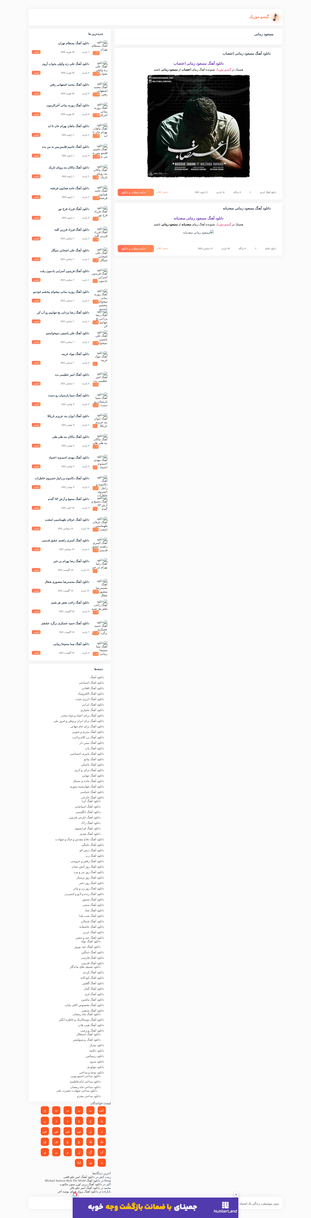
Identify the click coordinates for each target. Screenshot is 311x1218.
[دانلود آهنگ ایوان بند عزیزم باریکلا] (99, 421)
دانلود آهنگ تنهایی (93, 775)
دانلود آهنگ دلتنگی (92, 844)
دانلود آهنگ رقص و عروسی (87, 861)
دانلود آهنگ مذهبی (92, 1010)
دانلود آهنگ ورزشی (92, 1030)
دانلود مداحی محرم (89, 1096)
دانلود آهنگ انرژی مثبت (89, 699)
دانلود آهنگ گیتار (94, 988)
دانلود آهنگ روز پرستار (90, 877)
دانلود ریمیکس (95, 1056)
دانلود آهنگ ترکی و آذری (89, 770)
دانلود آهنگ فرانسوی (88, 828)
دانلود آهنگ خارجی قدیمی (85, 817)
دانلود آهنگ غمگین (92, 952)
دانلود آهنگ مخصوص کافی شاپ (84, 1005)
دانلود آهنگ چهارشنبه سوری (87, 786)
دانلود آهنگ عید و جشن (90, 937)
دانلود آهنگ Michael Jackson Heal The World (72, 1180)
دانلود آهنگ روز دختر (91, 883)
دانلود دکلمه (270, 248)
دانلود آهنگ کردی (268, 192)
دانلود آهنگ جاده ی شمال (88, 781)
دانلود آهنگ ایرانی (93, 704)
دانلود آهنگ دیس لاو (92, 850)
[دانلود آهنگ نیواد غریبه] (99, 359)
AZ (79, 1162)
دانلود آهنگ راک (91, 823)
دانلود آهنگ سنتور (93, 899)
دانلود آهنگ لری (94, 994)
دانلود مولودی (95, 1067)
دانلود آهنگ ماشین (92, 999)
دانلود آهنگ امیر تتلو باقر (85, 1188)
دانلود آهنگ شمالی (92, 921)
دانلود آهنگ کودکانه (92, 977)
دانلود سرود (96, 1061)
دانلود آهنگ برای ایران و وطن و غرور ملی (79, 721)
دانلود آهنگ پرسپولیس (87, 1039)
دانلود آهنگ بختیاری (92, 710)
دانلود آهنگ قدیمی (92, 963)
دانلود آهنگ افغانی (93, 688)
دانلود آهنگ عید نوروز (87, 946)
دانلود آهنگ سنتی (93, 905)
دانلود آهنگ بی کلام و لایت (88, 737)
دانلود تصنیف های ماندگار (85, 966)
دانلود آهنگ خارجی (92, 797)
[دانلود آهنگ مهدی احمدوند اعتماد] (99, 463)
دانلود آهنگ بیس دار (91, 742)
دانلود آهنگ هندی (90, 834)
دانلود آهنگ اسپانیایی (88, 806)
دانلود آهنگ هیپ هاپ (91, 1025)
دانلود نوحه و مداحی (91, 1072)
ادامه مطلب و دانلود (133, 192)
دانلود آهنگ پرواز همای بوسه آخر (78, 1191)
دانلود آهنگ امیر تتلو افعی (79, 1177)
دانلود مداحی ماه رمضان (85, 1087)
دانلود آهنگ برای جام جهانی (87, 726)
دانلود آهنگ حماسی (92, 792)
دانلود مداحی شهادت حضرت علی (76, 1090)
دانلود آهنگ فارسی (92, 957)
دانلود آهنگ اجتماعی (91, 682)
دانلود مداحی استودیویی (86, 1076)
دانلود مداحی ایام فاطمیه (85, 1081)
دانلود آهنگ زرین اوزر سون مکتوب (81, 1184)
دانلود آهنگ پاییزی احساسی (87, 753)
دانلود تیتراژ (97, 1045)
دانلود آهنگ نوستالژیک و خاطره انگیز (81, 1019)
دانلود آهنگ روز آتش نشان (87, 866)
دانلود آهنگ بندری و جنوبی (88, 732)
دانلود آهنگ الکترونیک (91, 693)
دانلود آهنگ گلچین (93, 983)
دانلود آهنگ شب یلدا (91, 915)
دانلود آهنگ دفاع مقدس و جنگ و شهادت (79, 839)
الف (101, 1110)
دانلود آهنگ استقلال (88, 1034)
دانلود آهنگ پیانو (94, 759)
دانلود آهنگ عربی (93, 932)
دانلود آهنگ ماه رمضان (87, 1014)
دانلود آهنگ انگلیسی (88, 812)
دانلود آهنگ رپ (94, 855)
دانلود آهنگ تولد (91, 941)
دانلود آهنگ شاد (94, 910)
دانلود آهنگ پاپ (94, 748)
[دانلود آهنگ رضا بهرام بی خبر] (99, 566)
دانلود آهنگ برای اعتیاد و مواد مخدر (82, 715)
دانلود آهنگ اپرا (91, 801)
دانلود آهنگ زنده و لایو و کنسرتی (84, 894)
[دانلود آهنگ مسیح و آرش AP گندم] (99, 504)
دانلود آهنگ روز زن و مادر (88, 888)
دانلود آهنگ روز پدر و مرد (89, 872)
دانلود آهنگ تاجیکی (92, 764)
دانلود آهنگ (97, 677)
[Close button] (236, 1194)
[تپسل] (75, 1194)
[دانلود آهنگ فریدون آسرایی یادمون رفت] (99, 276)
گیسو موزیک (223, 69)
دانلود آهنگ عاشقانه (91, 926)
